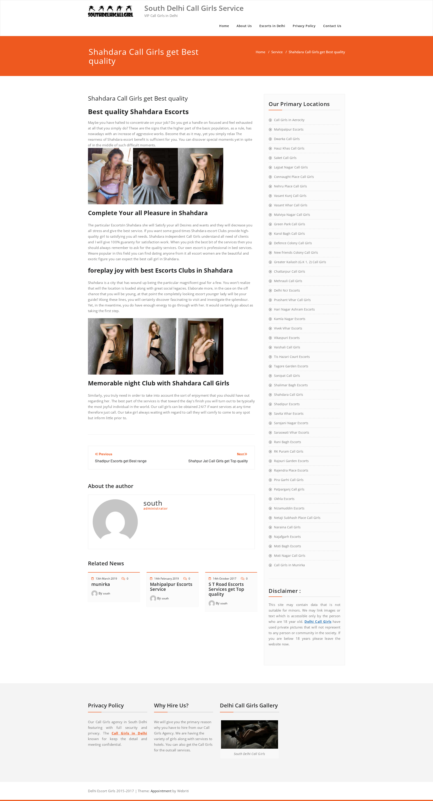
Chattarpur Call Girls (289, 271)
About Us (244, 26)
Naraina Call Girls (287, 527)
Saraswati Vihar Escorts (291, 432)
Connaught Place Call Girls (294, 177)
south (106, 593)
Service (277, 52)
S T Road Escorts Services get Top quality (226, 589)
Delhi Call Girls (317, 621)
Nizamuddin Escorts (289, 508)
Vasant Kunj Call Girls (290, 195)
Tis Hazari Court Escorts (292, 356)
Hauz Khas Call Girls (289, 148)
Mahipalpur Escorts (289, 129)
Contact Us (332, 26)
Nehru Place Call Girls (290, 186)
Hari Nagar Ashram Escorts (294, 309)
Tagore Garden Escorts (291, 366)
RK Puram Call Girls (288, 451)
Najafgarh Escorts (287, 536)
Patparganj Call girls (289, 489)
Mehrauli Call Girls (288, 281)
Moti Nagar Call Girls (289, 555)
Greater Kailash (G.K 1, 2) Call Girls (300, 262)
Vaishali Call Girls (287, 347)
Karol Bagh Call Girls (289, 233)
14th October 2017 (224, 578)
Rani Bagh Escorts (287, 442)
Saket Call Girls (285, 158)
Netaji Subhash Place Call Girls (297, 518)
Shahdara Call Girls (288, 394)
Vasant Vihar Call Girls (290, 205)
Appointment (160, 791)
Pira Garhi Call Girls (289, 480)
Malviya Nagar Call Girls (292, 214)
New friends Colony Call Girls (296, 252)
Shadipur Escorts (287, 404)
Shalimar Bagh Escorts (291, 385)
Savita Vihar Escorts (289, 413)
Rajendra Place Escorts (291, 470)
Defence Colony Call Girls (293, 243)
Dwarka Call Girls (287, 139)
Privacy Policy (304, 26)
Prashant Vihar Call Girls (292, 300)
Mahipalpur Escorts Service (171, 586)
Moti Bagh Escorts (287, 546)
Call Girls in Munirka (289, 565)
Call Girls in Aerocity (289, 120)
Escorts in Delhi (272, 26)
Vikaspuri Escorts (287, 338)
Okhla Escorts (284, 499)
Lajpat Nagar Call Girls (291, 167)
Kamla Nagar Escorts (289, 319)
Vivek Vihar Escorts (288, 328)
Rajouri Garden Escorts (291, 461)
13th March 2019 (106, 578)
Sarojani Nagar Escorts (291, 423)
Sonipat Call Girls (287, 375)
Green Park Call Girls (289, 224)
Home (224, 26)
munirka (100, 584)
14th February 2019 (166, 578)
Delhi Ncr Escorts (287, 290)
